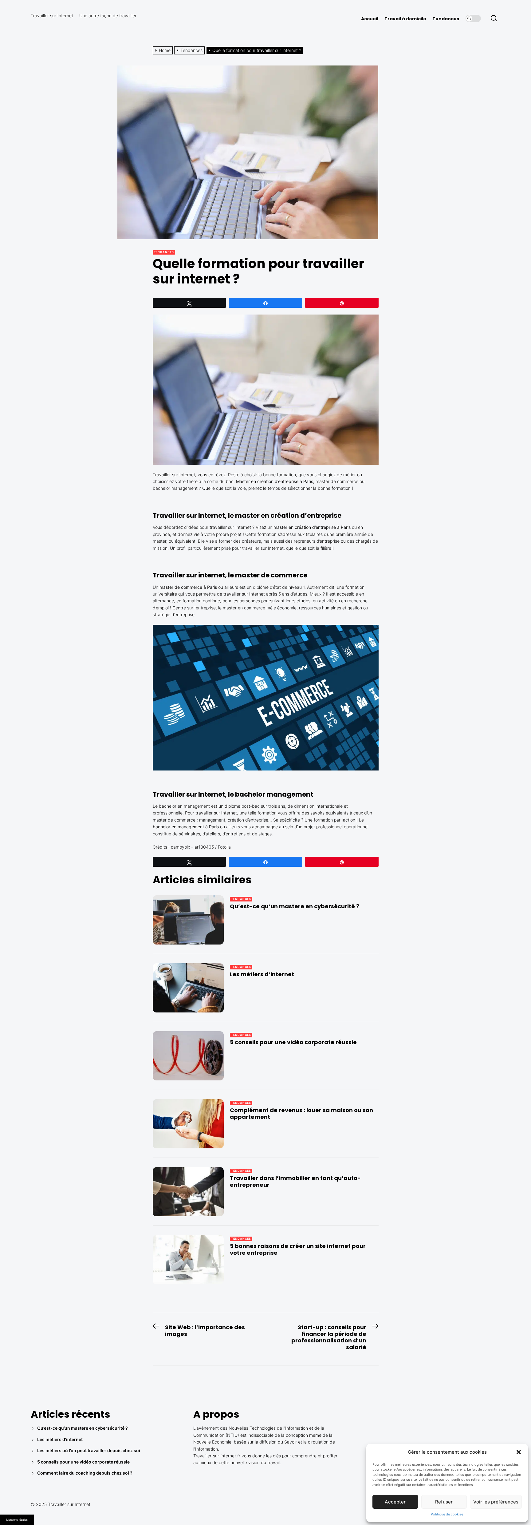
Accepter (395, 1502)
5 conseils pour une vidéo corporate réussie (293, 1042)
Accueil (369, 19)
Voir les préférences (495, 1502)
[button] (519, 1452)
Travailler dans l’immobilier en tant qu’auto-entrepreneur (295, 1181)
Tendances (445, 19)
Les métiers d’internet (262, 974)
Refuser (444, 1502)
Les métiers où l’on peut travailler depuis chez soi (88, 1450)
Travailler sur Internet (52, 15)
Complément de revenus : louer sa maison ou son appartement (301, 1113)
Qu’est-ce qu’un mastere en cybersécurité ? (295, 906)
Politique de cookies (447, 1514)
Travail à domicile (405, 19)
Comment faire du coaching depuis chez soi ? (84, 1472)
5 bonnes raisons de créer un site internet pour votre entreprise (298, 1249)
